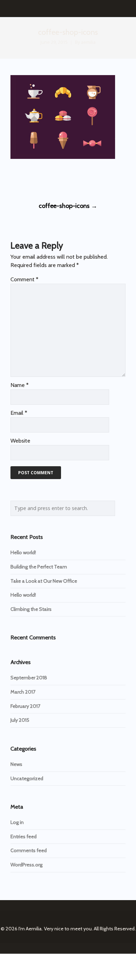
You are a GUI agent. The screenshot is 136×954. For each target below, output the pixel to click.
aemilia (88, 42)
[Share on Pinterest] (65, 179)
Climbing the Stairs (31, 609)
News (16, 764)
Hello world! (23, 552)
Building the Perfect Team (38, 567)
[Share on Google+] (39, 179)
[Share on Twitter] (26, 179)
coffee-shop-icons (68, 206)
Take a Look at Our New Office (43, 581)
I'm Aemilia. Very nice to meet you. (55, 928)
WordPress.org (26, 865)
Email (18, 413)
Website (20, 440)
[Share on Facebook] (13, 179)
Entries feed (23, 836)
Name (19, 385)
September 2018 (28, 677)
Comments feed (28, 850)
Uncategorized (26, 778)
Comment (24, 279)
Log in (17, 822)
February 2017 (25, 706)
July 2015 (19, 720)
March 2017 (22, 692)
